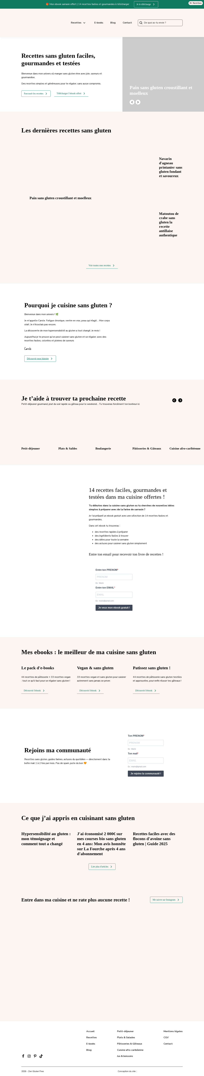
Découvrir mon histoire (38, 358)
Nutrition (197, 3)
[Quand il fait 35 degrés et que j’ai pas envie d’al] (115, 923)
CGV (166, 1037)
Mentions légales (173, 1031)
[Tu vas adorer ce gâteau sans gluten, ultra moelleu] (61, 923)
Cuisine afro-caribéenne (130, 1050)
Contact (127, 22)
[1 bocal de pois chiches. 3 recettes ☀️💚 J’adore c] (34, 995)
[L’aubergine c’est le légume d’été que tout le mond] (170, 923)
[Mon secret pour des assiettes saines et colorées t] (143, 971)
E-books (98, 22)
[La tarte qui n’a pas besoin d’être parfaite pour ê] (143, 923)
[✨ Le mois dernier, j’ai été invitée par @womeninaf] (88, 971)
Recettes (76, 22)
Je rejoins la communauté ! (146, 773)
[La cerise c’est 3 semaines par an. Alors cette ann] (61, 947)
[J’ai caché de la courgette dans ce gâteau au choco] (170, 971)
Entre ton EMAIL (105, 587)
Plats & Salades (126, 1037)
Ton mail (132, 753)
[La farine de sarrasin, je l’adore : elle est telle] (88, 923)
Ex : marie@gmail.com (105, 601)
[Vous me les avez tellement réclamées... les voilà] (115, 947)
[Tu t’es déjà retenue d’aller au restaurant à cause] (61, 971)
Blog (113, 22)
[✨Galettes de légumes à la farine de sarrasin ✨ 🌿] (34, 971)
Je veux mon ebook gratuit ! (114, 607)
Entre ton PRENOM (106, 570)
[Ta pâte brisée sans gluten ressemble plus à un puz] (170, 947)
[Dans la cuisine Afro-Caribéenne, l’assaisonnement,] (88, 947)
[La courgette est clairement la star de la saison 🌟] (143, 947)
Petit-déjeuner (125, 1031)
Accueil (90, 1031)
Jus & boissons (125, 1056)
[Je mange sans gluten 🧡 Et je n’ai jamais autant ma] (34, 923)
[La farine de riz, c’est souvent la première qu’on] (61, 995)
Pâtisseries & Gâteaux (129, 1043)
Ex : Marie (100, 583)
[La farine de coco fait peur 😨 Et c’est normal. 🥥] (115, 971)
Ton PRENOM (135, 736)
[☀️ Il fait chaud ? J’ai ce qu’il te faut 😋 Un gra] (34, 947)
